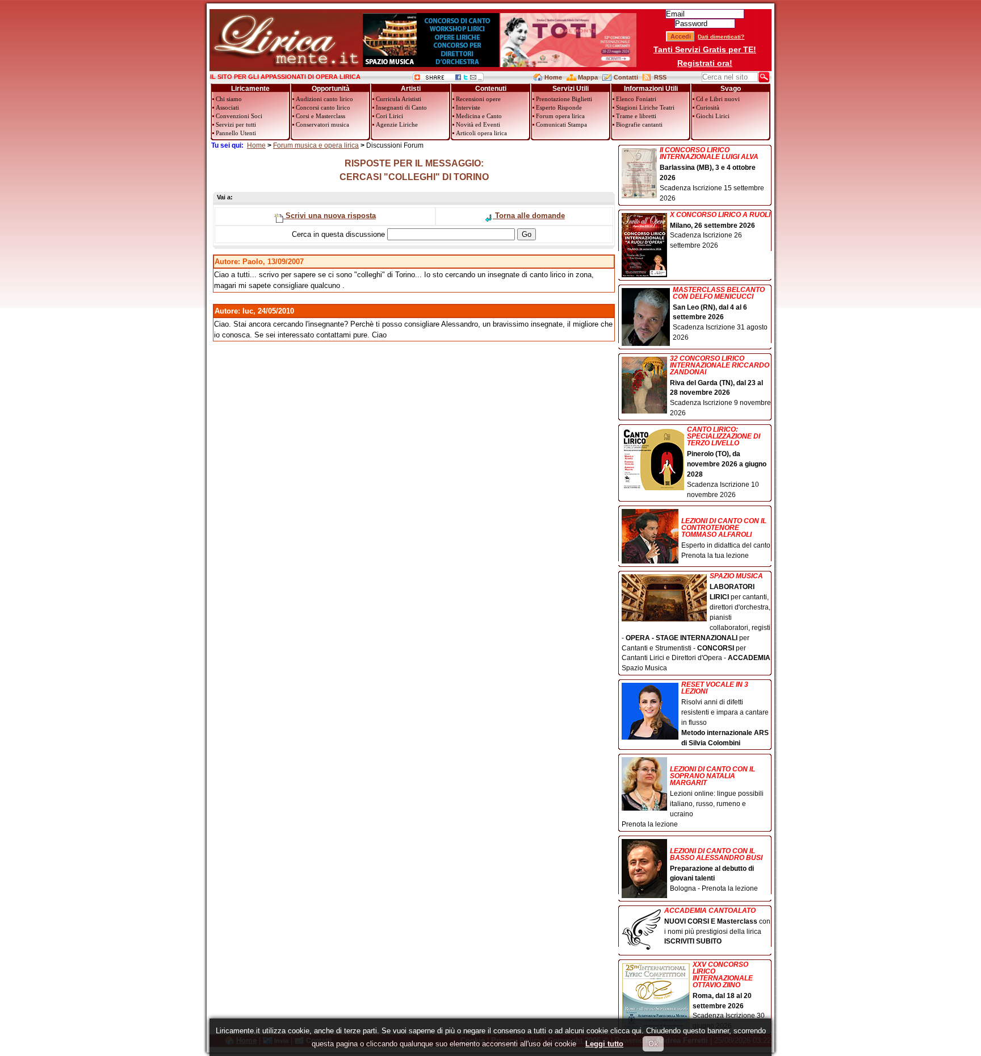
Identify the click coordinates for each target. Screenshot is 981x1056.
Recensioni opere (478, 98)
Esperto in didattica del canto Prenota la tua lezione (725, 538)
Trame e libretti (636, 115)
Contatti (626, 77)
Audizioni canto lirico (324, 98)
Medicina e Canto (479, 115)
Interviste (468, 107)
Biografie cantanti (639, 124)
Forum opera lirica (560, 115)
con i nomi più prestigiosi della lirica (717, 926)
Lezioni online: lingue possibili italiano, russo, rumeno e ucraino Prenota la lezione (693, 796)
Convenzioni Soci (239, 115)
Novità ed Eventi (478, 124)
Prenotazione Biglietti (564, 98)
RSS (660, 77)
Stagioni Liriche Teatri (645, 107)
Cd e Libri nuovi (718, 98)
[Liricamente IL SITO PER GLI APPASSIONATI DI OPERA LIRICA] (285, 64)
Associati (227, 107)
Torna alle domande (529, 215)
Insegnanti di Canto (401, 107)
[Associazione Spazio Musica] (431, 64)
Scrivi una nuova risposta (329, 215)
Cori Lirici (389, 115)
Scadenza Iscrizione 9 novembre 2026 (720, 386)
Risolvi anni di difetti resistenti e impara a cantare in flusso (725, 713)
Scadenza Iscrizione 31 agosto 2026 (720, 314)
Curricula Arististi (398, 98)
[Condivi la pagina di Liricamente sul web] (448, 79)
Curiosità (707, 107)
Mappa (588, 77)
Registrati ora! (704, 63)
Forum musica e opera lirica (316, 145)
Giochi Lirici (713, 115)
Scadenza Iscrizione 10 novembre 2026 (726, 462)
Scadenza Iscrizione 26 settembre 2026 (720, 230)
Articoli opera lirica (481, 133)
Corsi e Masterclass (320, 115)
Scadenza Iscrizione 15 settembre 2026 (712, 174)
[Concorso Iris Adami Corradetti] (568, 64)
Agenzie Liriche (397, 124)
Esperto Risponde (559, 107)
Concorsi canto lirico (323, 107)
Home (553, 77)
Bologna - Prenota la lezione (716, 870)
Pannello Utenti (236, 133)
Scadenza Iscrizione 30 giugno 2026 (729, 995)
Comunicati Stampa (561, 124)
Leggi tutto (604, 1044)
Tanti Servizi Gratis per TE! (704, 49)
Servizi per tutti (236, 124)
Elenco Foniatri (636, 98)
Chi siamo (229, 98)
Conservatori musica (322, 124)
